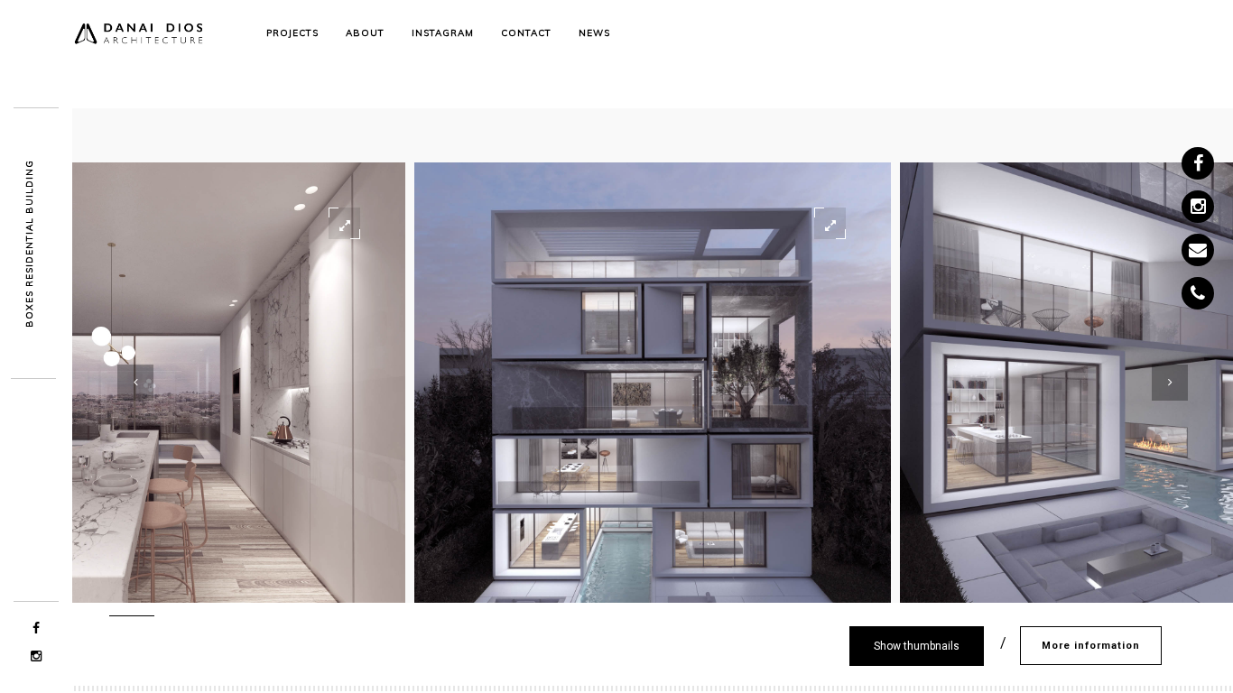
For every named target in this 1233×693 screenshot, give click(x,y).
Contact (526, 33)
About (365, 33)
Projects (292, 33)
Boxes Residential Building (29, 244)
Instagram (443, 33)
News (594, 33)
